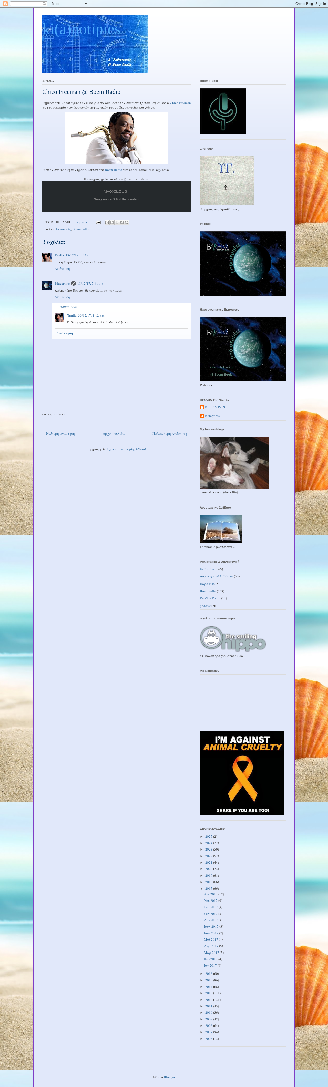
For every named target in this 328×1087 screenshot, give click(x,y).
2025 (209, 836)
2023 (209, 849)
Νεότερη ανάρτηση (60, 433)
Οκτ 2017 (211, 907)
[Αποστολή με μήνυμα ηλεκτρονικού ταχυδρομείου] (107, 222)
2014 (209, 986)
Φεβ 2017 (211, 959)
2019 (209, 875)
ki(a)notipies (81, 28)
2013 (209, 993)
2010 (209, 1012)
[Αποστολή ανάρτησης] (97, 222)
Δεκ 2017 (211, 894)
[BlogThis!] (112, 222)
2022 (209, 856)
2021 (209, 862)
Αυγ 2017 (211, 920)
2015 (209, 980)
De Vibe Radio (210, 598)
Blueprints (62, 283)
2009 (209, 1019)
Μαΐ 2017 (211, 939)
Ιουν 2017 (211, 933)
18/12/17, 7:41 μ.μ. (90, 283)
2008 (209, 1025)
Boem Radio (113, 169)
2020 (209, 868)
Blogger (169, 1077)
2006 (209, 1038)
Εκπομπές (63, 229)
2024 (209, 843)
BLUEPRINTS (215, 407)
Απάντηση (62, 268)
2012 (209, 999)
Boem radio (81, 229)
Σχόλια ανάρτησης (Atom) (126, 449)
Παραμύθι (207, 583)
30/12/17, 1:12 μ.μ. (91, 315)
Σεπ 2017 (211, 913)
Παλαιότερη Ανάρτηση (169, 433)
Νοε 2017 (211, 900)
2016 (209, 973)
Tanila (59, 255)
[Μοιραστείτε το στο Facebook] (121, 222)
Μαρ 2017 (212, 952)
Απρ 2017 (211, 946)
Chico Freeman (180, 102)
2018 (209, 881)
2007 (209, 1032)
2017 (209, 888)
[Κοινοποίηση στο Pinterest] (126, 222)
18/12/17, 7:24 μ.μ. (79, 255)
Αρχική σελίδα (114, 433)
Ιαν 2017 (211, 965)
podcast (205, 605)
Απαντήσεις (68, 306)
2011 (209, 1006)
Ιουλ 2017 (211, 926)
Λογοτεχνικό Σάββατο (216, 576)
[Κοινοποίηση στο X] (116, 222)
